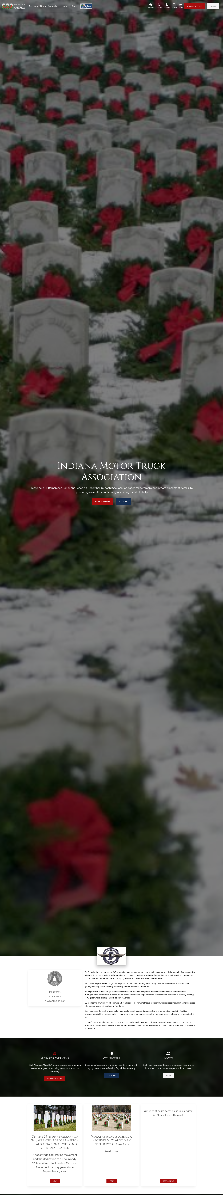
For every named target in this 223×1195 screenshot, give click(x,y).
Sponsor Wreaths (194, 6)
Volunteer (123, 501)
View (55, 1181)
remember (53, 6)
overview (33, 6)
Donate (213, 6)
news (43, 6)
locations (65, 6)
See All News (168, 1181)
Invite (168, 1075)
